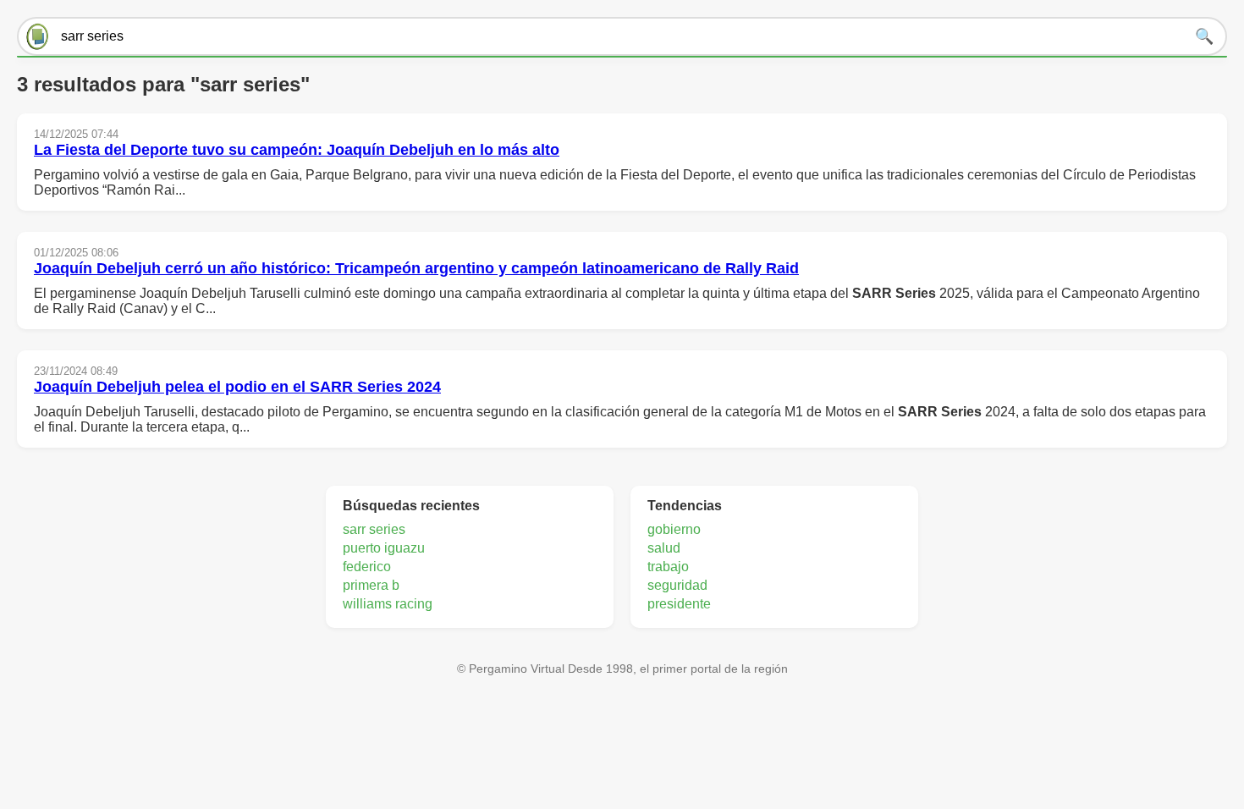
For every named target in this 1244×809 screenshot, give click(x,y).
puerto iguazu (384, 548)
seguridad (677, 585)
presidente (679, 604)
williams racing (387, 604)
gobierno (674, 529)
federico (367, 566)
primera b (371, 585)
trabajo (668, 566)
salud (663, 548)
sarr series (374, 529)
